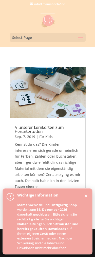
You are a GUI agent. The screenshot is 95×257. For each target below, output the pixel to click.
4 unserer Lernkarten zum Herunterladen (39, 129)
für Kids (46, 136)
